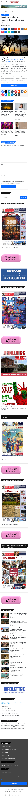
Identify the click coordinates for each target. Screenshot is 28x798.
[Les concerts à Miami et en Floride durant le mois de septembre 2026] (7, 106)
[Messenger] (5, 32)
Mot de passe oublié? (22, 776)
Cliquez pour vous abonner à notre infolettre (10, 765)
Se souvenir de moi (6, 780)
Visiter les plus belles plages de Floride (10, 713)
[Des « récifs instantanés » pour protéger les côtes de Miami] (5, 676)
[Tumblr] (12, 29)
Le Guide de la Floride (13, 791)
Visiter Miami (4, 705)
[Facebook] (2, 29)
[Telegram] (12, 32)
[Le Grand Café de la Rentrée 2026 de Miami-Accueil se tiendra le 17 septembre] (5, 662)
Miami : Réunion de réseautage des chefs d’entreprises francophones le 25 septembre (18, 644)
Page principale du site (6, 746)
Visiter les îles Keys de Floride (8, 712)
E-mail (3, 170)
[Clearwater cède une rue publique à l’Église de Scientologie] (5, 650)
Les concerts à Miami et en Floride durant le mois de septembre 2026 (7, 113)
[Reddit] (19, 29)
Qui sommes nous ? (6, 755)
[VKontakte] (22, 29)
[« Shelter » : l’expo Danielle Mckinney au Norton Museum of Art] (5, 656)
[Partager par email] (15, 32)
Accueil (4, 11)
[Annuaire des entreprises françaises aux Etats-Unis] (14, 6)
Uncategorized (9, 11)
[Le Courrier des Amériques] (13, 2)
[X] (5, 29)
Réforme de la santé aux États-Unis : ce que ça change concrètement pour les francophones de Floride (21, 132)
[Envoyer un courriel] (8, 23)
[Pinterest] (15, 29)
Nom (2, 164)
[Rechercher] (6, 2)
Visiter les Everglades (6, 708)
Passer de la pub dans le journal (8, 758)
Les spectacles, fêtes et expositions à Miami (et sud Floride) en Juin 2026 (7, 131)
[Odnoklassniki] (25, 29)
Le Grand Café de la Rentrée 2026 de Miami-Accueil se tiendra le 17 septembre (18, 662)
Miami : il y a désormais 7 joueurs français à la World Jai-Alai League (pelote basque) (18, 637)
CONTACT (21, 791)
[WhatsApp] (9, 32)
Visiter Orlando (5, 706)
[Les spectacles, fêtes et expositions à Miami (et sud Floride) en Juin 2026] (7, 125)
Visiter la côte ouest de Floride (8, 710)
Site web (3, 175)
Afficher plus (14, 85)
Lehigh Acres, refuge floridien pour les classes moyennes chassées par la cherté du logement (18, 669)
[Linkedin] (9, 29)
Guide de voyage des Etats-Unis (9, 749)
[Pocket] (2, 32)
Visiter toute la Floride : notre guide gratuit (11, 715)
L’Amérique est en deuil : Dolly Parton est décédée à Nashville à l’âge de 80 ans (18, 615)
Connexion (14, 783)
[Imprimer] (19, 32)
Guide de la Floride (6, 752)
